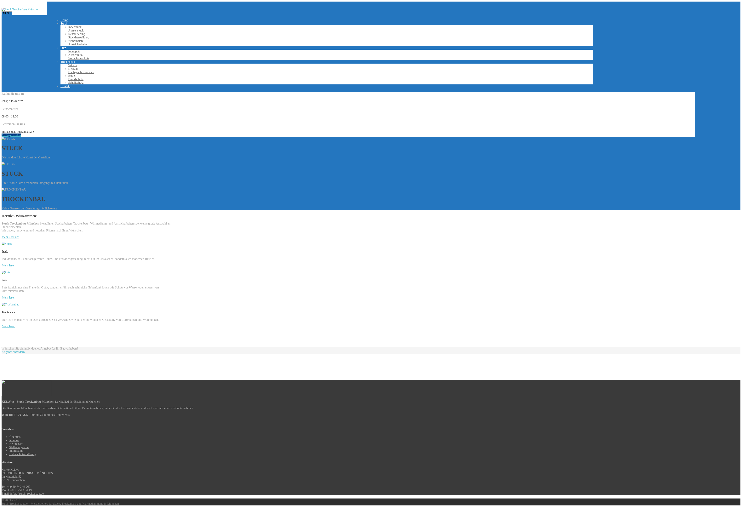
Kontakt (65, 86)
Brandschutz (75, 79)
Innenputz (74, 51)
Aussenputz (75, 54)
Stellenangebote (19, 447)
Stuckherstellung (78, 37)
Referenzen (16, 443)
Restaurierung (76, 34)
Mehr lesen (8, 265)
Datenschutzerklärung (22, 454)
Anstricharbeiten (78, 44)
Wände (72, 65)
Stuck (63, 23)
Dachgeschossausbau (81, 72)
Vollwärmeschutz (78, 58)
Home (64, 20)
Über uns (14, 436)
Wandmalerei (76, 41)
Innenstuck (75, 27)
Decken (73, 68)
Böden (72, 75)
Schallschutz (75, 82)
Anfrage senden (11, 135)
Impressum (16, 450)
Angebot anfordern (13, 352)
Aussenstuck (76, 30)
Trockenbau (67, 61)
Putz (63, 47)
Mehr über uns (10, 237)
